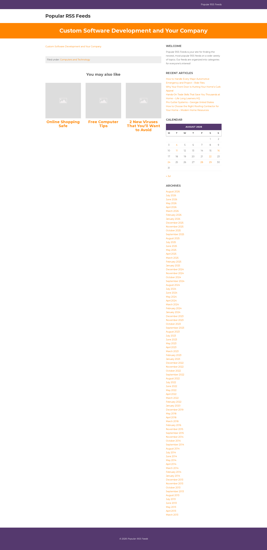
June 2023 (171, 339)
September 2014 (175, 444)
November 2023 (175, 320)
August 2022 (173, 378)
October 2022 (173, 370)
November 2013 (174, 483)
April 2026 (171, 207)
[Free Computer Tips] (103, 100)
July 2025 (171, 242)
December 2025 (174, 222)
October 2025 (173, 230)
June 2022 (171, 386)
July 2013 (171, 499)
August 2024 (173, 285)
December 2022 (175, 363)
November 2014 (174, 437)
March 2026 (172, 211)
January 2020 (173, 405)
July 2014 (171, 452)
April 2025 (171, 253)
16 (218, 150)
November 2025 (174, 226)
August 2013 (172, 495)
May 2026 (171, 203)
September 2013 (175, 491)
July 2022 (171, 382)
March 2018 (172, 421)
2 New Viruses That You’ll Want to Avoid (143, 126)
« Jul (168, 176)
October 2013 (173, 487)
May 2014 (171, 460)
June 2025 (171, 246)
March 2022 (172, 398)
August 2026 (173, 191)
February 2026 (173, 215)
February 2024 (174, 308)
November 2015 (174, 429)
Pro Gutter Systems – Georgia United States (190, 102)
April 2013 (171, 511)
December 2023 (175, 316)
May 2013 (171, 507)
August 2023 (173, 331)
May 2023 (171, 343)
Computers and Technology (75, 59)
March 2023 (172, 351)
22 (210, 156)
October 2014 (173, 440)
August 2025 (173, 238)
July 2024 (171, 289)
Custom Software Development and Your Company (73, 46)
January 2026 (173, 219)
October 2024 (173, 277)
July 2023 (171, 335)
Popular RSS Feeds (68, 16)
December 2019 (174, 409)
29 (210, 162)
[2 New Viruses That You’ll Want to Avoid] (143, 100)
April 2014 (171, 464)
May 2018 (171, 413)
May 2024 (171, 296)
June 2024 (171, 292)
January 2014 (173, 475)
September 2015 (175, 433)
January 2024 (173, 312)
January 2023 (173, 359)
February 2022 (173, 401)
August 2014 (173, 448)
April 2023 (171, 347)
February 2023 (173, 355)
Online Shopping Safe (63, 124)
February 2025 (173, 261)
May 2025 (171, 250)
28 (201, 162)
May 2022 (171, 390)
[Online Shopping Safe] (63, 100)
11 (177, 150)
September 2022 (175, 374)
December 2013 (174, 479)
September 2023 (175, 327)
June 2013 (171, 503)
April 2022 (171, 394)
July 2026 (171, 195)
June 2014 (171, 456)
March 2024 (172, 304)
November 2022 (175, 366)
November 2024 (175, 273)
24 (169, 162)
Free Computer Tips (103, 124)
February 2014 (173, 472)
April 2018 (171, 417)
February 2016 (173, 425)
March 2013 (172, 514)
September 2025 (175, 234)
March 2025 (172, 257)
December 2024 (175, 269)
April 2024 (171, 300)
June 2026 (171, 199)
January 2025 (173, 265)
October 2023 (173, 324)
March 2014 (172, 468)
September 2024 (175, 281)
